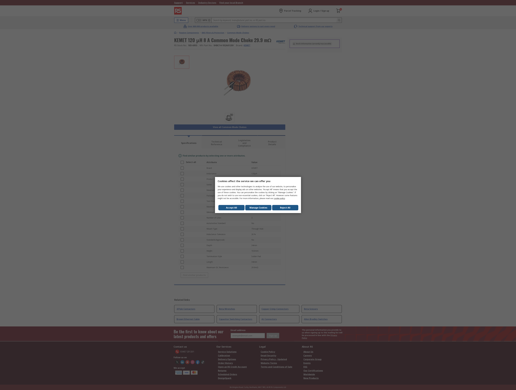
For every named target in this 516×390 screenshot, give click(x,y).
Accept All (231, 207)
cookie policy (279, 198)
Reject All (285, 207)
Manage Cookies (258, 207)
